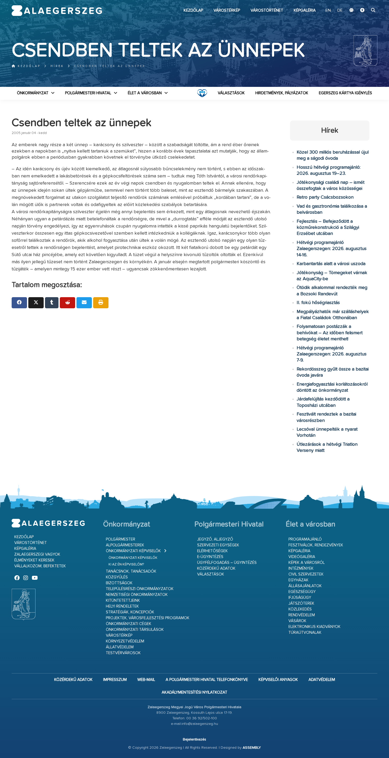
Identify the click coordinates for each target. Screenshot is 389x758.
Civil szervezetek (306, 574)
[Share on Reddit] (67, 302)
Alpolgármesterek (125, 545)
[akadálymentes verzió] (362, 10)
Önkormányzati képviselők (133, 551)
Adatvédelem (322, 680)
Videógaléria (301, 557)
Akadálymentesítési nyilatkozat (194, 692)
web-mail (146, 680)
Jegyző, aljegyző (215, 539)
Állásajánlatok (305, 586)
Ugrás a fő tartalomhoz (364, 2)
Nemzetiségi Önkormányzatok (137, 595)
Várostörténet (267, 10)
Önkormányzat (32, 93)
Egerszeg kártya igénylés (345, 93)
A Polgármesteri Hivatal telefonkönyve (207, 680)
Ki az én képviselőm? (126, 564)
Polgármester (120, 539)
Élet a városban (145, 93)
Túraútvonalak (305, 633)
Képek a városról (306, 563)
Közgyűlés (117, 577)
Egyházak (298, 580)
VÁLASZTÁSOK (231, 93)
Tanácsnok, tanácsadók (131, 571)
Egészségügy (302, 592)
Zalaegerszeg (57, 10)
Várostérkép (227, 10)
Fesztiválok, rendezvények (315, 545)
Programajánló (305, 539)
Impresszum (115, 680)
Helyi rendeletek (122, 606)
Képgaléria (305, 10)
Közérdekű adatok (216, 568)
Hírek (57, 66)
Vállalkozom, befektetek (40, 566)
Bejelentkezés (194, 739)
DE (340, 10)
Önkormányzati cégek (128, 624)
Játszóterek (301, 603)
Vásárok (297, 621)
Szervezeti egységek (218, 545)
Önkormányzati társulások (135, 630)
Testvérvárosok (123, 653)
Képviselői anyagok (278, 680)
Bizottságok (119, 583)
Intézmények (301, 568)
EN (328, 10)
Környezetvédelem (125, 641)
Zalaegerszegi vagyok (37, 554)
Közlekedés (300, 609)
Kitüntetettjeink (123, 601)
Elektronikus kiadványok (314, 627)
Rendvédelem (301, 615)
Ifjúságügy (299, 598)
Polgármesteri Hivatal (88, 93)
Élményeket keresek (34, 560)
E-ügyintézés (210, 557)
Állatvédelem (120, 647)
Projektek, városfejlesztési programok (147, 618)
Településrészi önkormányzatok (140, 589)
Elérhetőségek (212, 551)
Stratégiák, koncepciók (130, 612)
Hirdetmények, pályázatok (281, 93)
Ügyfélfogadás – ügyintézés (227, 563)
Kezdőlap (193, 10)
